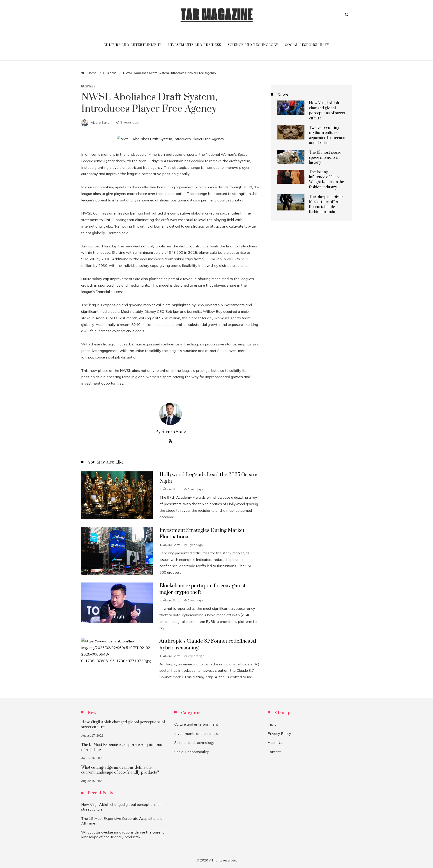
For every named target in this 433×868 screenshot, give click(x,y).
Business (88, 86)
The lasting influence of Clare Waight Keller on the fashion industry (326, 180)
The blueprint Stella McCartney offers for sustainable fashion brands (326, 204)
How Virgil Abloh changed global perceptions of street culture (327, 111)
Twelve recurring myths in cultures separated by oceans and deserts (327, 135)
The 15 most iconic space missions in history (325, 157)
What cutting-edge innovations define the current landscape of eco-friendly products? (120, 770)
